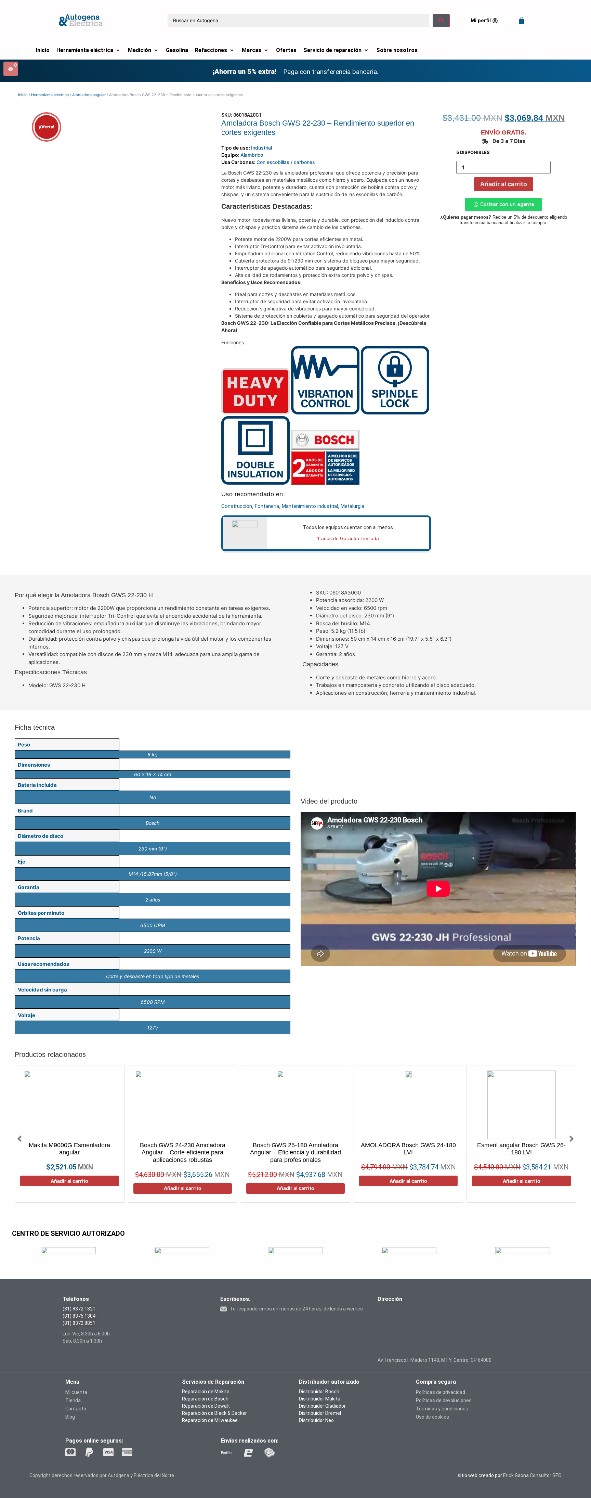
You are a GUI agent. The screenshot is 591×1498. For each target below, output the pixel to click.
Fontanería (267, 506)
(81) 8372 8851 (79, 1323)
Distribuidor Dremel (320, 1413)
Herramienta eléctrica (50, 94)
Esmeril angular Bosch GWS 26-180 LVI (521, 1149)
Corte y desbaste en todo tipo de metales (152, 976)
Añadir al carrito (503, 184)
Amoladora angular (89, 94)
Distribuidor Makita (319, 1398)
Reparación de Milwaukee (210, 1420)
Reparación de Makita (205, 1391)
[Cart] (521, 20)
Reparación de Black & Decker (214, 1413)
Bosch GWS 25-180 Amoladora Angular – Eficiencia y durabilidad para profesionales (295, 1152)
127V (152, 1027)
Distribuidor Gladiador (322, 1406)
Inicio (23, 94)
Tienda (73, 1400)
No (152, 797)
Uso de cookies (432, 1417)
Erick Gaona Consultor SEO (532, 1475)
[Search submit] (441, 20)
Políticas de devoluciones (444, 1400)
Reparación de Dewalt (206, 1406)
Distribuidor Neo (316, 1420)
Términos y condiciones (442, 1408)
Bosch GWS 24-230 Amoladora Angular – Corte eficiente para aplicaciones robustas (182, 1152)
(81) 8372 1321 (79, 1308)
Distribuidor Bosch (319, 1391)
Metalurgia (352, 506)
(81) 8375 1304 (79, 1316)
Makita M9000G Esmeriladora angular (69, 1149)
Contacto (75, 1408)
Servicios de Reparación (213, 1382)
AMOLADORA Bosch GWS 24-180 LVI (408, 1149)
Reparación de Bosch (205, 1398)
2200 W (152, 951)
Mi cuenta (76, 1392)
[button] (88, 50)
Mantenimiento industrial (310, 506)
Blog (70, 1417)
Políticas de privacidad (440, 1392)
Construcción (236, 506)
